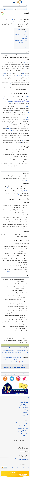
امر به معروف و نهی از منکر (20, 360)
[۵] (11, 123)
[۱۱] (16, 236)
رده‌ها (27, 374)
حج (7, 348)
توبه (12, 130)
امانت (6, 353)
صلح (14, 350)
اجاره (12, 350)
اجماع (18, 76)
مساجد (23, 166)
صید (12, 360)
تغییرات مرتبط (23, 425)
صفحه (28, 9)
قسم (27, 360)
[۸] (8, 165)
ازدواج (21, 357)
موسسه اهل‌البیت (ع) (22, 459)
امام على (23, 140)
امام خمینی (26, 62)
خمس (12, 348)
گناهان (23, 73)
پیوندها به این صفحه (21, 423)
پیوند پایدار (24, 433)
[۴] (10, 110)
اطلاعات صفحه (23, 436)
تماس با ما (24, 415)
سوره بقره (10, 101)
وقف (23, 362)
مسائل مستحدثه (14, 362)
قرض (24, 353)
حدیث (26, 117)
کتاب (25, 76)
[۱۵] (7, 271)
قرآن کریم (25, 97)
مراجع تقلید (6, 367)
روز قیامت (8, 128)
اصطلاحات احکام (12, 367)
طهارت (20, 348)
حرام (16, 115)
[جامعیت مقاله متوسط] (2, 12)
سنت (22, 76)
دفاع (20, 362)
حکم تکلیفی (24, 191)
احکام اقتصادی (12, 365)
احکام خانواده (5, 365)
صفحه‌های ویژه (23, 428)
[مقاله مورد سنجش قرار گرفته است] (1, 12)
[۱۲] (12, 253)
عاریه (3, 353)
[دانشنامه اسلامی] (15, 2)
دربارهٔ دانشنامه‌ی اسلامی (18, 467)
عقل (5, 73)
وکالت (27, 353)
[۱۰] (19, 195)
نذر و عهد (5, 357)
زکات (9, 348)
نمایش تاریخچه (4, 9)
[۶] (4, 135)
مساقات (5, 350)
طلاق (18, 357)
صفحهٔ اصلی (24, 402)
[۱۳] (12, 257)
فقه (16, 345)
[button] (27, 29)
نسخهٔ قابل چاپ (23, 430)
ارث (27, 355)
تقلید (24, 348)
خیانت (27, 120)
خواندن (15, 9)
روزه (15, 348)
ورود (28, 397)
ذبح (9, 360)
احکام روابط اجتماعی (21, 367)
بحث (25, 9)
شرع (28, 76)
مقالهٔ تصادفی (23, 407)
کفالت (9, 353)
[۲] (3, 75)
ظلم (12, 19)
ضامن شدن (14, 353)
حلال (28, 112)
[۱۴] (9, 271)
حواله (21, 353)
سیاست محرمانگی (26, 467)
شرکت (17, 350)
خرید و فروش (22, 350)
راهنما (26, 410)
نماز (17, 348)
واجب (26, 180)
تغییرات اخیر (24, 404)
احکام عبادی (18, 365)
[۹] (7, 187)
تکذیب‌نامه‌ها (12, 467)
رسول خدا (27, 106)
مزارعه (8, 350)
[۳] (10, 84)
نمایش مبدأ (10, 9)
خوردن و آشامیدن (12, 357)
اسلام (14, 22)
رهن (18, 353)
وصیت (6, 360)
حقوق (6, 374)
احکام (14, 345)
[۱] (25, 66)
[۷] (20, 142)
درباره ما (25, 412)
